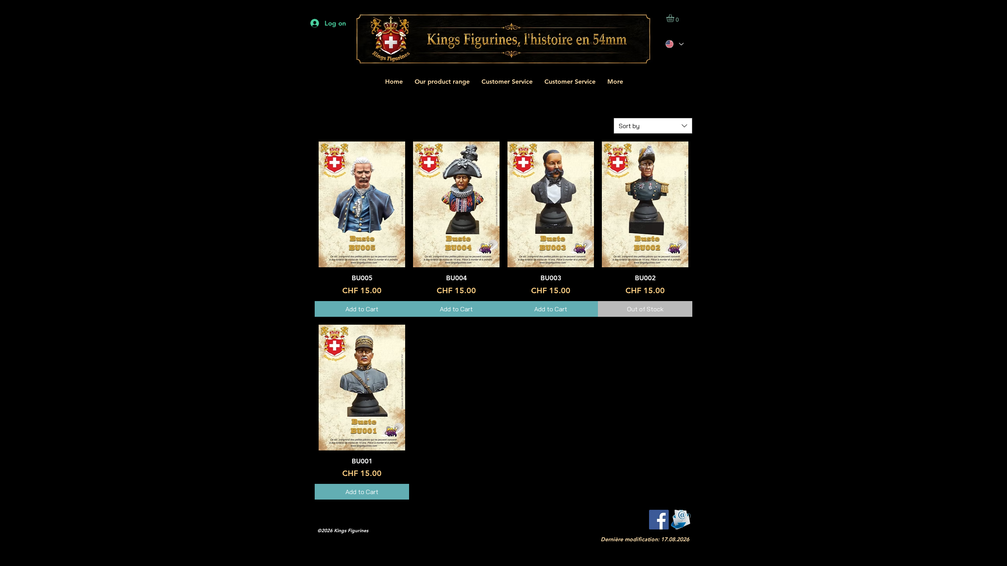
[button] (674, 18)
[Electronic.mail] (681, 519)
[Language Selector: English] (674, 44)
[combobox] (653, 126)
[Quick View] (362, 204)
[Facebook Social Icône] (659, 519)
